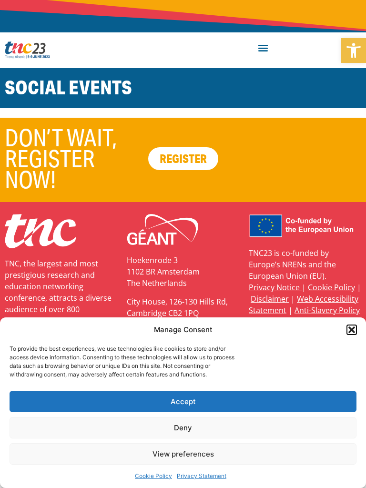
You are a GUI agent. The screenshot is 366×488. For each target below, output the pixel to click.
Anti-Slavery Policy (327, 310)
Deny (183, 427)
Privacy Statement (201, 475)
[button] (353, 50)
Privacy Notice (275, 287)
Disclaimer (270, 299)
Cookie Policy (153, 475)
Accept (183, 401)
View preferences (183, 453)
